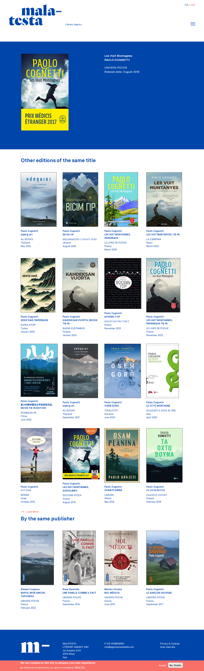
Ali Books (27, 239)
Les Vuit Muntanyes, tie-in (162, 234)
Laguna (109, 495)
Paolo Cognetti (117, 60)
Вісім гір (68, 234)
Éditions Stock (72, 495)
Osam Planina (113, 490)
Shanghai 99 (28, 412)
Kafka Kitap (28, 324)
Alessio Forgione (30, 589)
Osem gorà (111, 405)
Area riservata (167, 647)
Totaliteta (111, 410)
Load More (32, 511)
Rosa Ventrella (71, 589)
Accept (162, 665)
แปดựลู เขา (27, 234)
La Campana (153, 239)
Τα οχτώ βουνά (155, 490)
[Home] (35, 15)
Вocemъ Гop (112, 316)
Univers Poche (30, 601)
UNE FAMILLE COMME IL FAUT (79, 592)
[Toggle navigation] (192, 23)
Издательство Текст (116, 321)
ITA (186, 5)
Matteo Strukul (113, 589)
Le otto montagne (158, 405)
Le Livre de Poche (115, 242)
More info (80, 667)
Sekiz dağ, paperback (34, 320)
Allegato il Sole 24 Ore (161, 410)
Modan (25, 495)
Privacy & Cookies (169, 643)
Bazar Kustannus (74, 328)
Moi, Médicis (112, 592)
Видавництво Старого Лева (80, 239)
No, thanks (175, 665)
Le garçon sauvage (159, 592)
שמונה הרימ (26, 490)
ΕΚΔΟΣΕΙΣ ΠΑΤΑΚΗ (156, 495)
